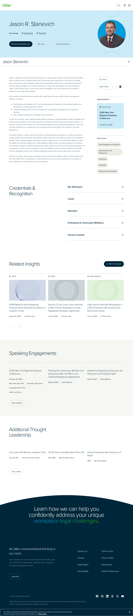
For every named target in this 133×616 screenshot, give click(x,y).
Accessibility (83, 571)
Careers (81, 557)
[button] (97, 596)
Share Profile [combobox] (104, 87)
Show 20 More (17, 403)
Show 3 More (16, 471)
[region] (66, 612)
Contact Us (82, 551)
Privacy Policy (108, 557)
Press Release (95, 276)
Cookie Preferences (110, 571)
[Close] (129, 612)
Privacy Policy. (42, 614)
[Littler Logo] (7, 5)
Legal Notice (83, 564)
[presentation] (27, 290)
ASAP (14, 276)
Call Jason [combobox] (41, 44)
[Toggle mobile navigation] (129, 5)
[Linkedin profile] (120, 86)
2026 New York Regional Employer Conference (108, 115)
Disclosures (107, 564)
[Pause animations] (124, 5)
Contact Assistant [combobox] (62, 44)
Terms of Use (107, 551)
